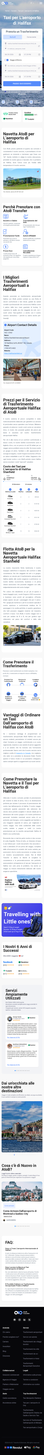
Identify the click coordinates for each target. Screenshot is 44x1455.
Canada (13, 11)
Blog (4, 1351)
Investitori (6, 1346)
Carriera (5, 1342)
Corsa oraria (31, 37)
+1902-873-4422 (10, 348)
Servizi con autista (30, 1337)
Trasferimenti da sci (30, 1354)
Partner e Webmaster (11, 1384)
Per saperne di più (13, 1037)
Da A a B (12, 37)
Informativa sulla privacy (32, 1375)
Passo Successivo (22, 84)
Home (7, 11)
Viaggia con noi (8, 1389)
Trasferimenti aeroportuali (32, 1332)
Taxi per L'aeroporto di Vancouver (13, 1151)
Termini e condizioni (30, 1380)
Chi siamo (6, 1332)
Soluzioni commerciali (11, 1375)
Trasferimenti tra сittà (31, 1349)
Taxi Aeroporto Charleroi (32, 1398)
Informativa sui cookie (31, 1384)
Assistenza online (9, 1403)
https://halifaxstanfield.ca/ (13, 353)
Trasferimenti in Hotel (31, 1359)
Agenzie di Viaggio (10, 1380)
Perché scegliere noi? (11, 1337)
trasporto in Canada (23, 753)
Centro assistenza (9, 1398)
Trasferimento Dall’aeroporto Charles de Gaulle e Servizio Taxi (32, 1412)
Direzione (6, 1356)
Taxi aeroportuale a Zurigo (32, 1427)
